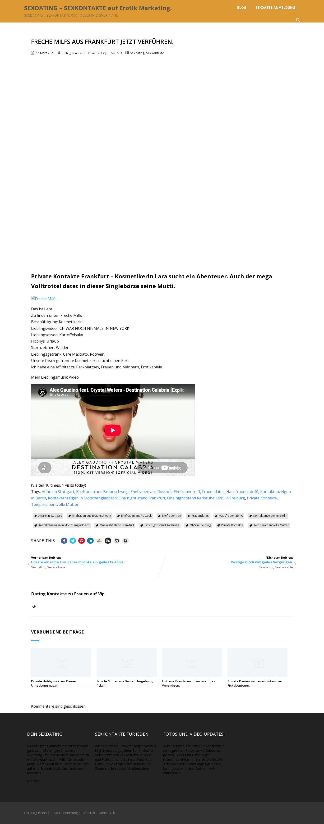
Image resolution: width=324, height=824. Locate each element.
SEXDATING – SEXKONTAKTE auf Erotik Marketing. (98, 8)
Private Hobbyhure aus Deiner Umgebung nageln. (53, 683)
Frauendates (213, 491)
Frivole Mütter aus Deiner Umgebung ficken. (125, 683)
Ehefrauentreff (187, 491)
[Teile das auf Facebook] (64, 541)
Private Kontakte (262, 498)
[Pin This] (81, 541)
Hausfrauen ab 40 (242, 491)
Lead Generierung (64, 812)
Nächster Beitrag (262, 559)
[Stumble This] (99, 541)
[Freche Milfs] (43, 298)
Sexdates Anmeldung (275, 7)
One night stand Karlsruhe (190, 498)
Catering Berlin (35, 812)
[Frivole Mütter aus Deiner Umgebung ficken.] (127, 675)
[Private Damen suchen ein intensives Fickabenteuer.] (257, 675)
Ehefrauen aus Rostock (151, 491)
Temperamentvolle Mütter (55, 504)
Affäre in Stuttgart (58, 491)
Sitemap (33, 781)
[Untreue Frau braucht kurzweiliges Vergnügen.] (192, 675)
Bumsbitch (107, 812)
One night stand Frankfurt (142, 498)
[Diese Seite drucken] (125, 541)
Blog (241, 7)
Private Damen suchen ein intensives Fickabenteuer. (254, 683)
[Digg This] (108, 541)
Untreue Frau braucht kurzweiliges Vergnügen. (188, 683)
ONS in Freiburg (230, 498)
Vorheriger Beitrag (78, 559)
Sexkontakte (155, 53)
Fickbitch (88, 812)
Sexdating (137, 53)
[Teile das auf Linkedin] (90, 541)
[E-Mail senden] (116, 541)
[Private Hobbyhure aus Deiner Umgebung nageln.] (61, 675)
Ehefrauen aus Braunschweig (102, 491)
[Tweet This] (72, 541)
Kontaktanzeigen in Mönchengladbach (82, 498)
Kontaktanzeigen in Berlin (270, 516)
